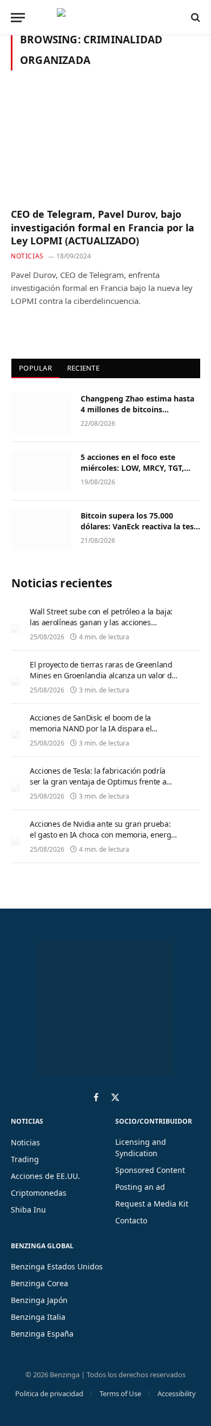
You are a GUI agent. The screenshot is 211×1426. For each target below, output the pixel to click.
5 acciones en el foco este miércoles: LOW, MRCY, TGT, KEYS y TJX (132, 468)
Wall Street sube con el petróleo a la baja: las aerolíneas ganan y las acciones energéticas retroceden (101, 622)
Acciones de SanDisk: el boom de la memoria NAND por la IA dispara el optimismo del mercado (90, 728)
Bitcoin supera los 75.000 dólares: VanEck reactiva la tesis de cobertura (140, 526)
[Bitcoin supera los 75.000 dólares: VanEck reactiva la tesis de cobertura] (41, 529)
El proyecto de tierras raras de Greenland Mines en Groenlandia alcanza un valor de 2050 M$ (103, 675)
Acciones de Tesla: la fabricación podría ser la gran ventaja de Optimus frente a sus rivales (98, 782)
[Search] (194, 17)
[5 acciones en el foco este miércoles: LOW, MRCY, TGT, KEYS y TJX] (41, 471)
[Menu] (18, 17)
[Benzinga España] (103, 17)
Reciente (83, 368)
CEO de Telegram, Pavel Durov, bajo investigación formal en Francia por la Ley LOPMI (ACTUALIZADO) (102, 227)
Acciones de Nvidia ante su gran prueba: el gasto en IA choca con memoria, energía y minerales (103, 835)
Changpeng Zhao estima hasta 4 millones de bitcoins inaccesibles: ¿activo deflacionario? (137, 414)
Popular (35, 368)
